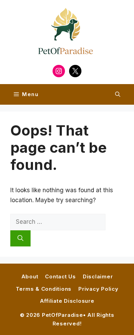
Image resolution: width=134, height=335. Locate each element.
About (29, 276)
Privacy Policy (98, 289)
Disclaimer (98, 276)
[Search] (20, 238)
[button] (117, 94)
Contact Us (60, 276)
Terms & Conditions (44, 289)
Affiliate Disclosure (67, 301)
